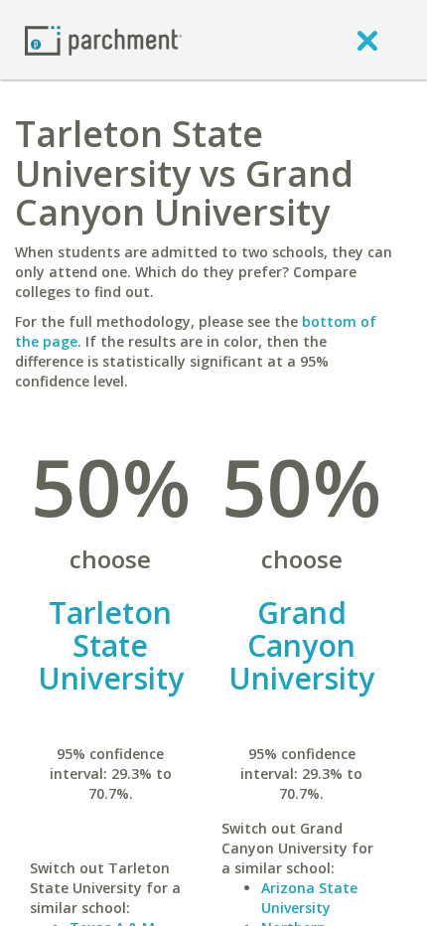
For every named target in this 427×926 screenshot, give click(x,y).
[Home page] (103, 39)
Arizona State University (309, 897)
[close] (367, 40)
